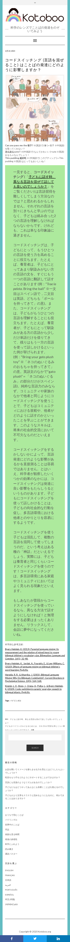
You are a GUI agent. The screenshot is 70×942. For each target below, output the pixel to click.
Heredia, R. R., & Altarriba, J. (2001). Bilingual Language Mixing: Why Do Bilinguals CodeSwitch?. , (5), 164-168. (34, 677)
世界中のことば (12, 824)
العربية (8, 885)
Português (11, 889)
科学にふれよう (12, 844)
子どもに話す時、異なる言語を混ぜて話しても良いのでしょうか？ (34, 181)
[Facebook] (11, 938)
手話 (7, 829)
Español (9, 894)
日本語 (8, 880)
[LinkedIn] (58, 938)
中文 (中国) (10, 899)
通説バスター (11, 854)
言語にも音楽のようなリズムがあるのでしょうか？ (28, 782)
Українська (11, 904)
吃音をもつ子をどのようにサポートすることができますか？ (32, 777)
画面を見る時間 (12, 834)
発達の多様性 (11, 839)
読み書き (9, 849)
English (9, 870)
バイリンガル (15, 700)
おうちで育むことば (14, 815)
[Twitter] (35, 938)
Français (10, 875)
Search (35, 748)
